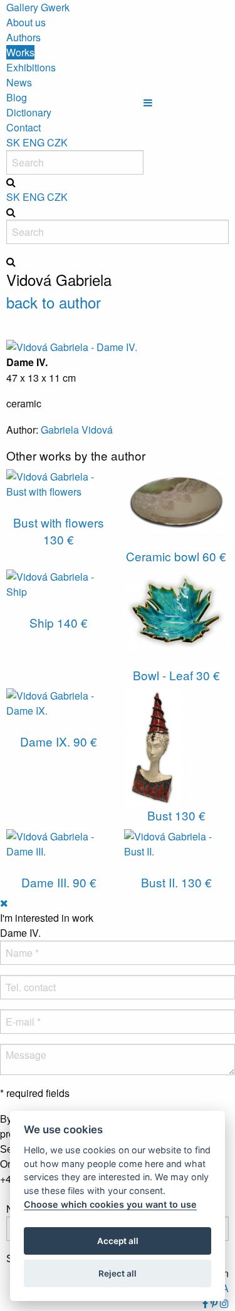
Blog (16, 97)
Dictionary (28, 112)
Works (20, 52)
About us (26, 22)
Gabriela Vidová (77, 429)
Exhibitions (31, 67)
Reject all (117, 1273)
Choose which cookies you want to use (110, 1204)
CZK (57, 142)
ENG (33, 142)
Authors (23, 37)
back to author (53, 302)
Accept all (117, 1241)
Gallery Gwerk (38, 7)
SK (13, 142)
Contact (23, 127)
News (19, 82)
